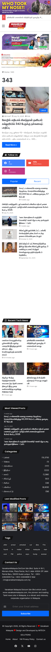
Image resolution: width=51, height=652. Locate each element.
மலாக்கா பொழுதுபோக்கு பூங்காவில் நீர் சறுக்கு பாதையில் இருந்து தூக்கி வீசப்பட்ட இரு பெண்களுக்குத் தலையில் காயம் (12, 347)
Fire (44, 545)
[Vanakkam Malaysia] (18, 25)
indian (19, 549)
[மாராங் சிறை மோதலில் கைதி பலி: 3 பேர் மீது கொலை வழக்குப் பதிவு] (9, 527)
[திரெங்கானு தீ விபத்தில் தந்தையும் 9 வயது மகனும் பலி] (38, 368)
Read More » (11, 145)
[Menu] (3, 27)
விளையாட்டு (8, 491)
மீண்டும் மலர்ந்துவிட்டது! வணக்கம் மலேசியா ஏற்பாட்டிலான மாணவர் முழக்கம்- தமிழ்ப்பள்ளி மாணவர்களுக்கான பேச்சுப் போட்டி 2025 (25, 207)
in (12, 549)
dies (37, 545)
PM (12, 554)
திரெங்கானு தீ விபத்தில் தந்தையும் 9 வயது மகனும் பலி (37, 380)
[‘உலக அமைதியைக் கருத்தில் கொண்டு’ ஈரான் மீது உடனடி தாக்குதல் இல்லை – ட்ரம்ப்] (9, 221)
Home (6, 72)
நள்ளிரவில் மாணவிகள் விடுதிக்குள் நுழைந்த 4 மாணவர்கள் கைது (36, 343)
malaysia (36, 549)
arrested (22, 545)
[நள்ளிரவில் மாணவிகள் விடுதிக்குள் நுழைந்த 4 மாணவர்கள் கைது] (38, 331)
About (15, 639)
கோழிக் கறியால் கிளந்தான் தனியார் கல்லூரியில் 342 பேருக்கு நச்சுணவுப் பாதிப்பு (22, 124)
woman (44, 554)
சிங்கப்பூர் (7, 479)
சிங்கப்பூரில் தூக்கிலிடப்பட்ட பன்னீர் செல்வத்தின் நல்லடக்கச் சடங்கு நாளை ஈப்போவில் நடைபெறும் (32, 233)
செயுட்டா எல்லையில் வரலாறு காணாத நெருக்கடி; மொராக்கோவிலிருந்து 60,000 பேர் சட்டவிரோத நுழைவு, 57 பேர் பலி (34, 192)
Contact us (41, 639)
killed (27, 549)
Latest (6, 457)
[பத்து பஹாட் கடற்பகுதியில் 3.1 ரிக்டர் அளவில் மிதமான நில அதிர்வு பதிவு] (41, 527)
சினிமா (6, 483)
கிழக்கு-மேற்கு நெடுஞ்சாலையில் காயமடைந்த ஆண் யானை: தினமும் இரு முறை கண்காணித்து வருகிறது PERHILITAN (12, 384)
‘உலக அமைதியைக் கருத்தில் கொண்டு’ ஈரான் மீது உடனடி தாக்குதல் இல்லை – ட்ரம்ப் (34, 220)
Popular (14, 181)
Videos (7, 462)
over (5, 554)
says (27, 554)
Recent (37, 181)
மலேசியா (7, 487)
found (6, 549)
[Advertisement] (25, 289)
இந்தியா (7, 470)
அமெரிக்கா (8, 466)
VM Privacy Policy (27, 639)
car (31, 545)
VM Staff (7, 116)
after (5, 545)
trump (35, 554)
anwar (13, 545)
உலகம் (6, 474)
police (19, 554)
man (45, 549)
